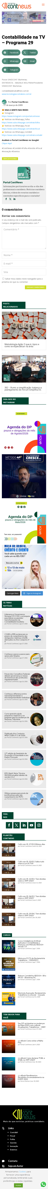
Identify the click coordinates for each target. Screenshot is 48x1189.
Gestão (13, 1143)
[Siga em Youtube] (31, 825)
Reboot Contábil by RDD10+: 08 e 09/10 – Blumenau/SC (32, 976)
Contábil (14, 1132)
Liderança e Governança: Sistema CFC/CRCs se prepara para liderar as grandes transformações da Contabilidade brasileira (17, 618)
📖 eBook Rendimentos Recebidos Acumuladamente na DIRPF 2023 (31, 1077)
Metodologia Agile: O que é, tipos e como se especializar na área (22, 345)
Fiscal (12, 1136)
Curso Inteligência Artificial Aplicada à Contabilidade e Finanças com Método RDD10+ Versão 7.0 (31, 944)
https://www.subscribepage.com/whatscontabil (22, 135)
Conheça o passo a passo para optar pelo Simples (17, 655)
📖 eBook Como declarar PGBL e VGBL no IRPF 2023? (31, 1059)
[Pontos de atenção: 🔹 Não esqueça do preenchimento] (24, 431)
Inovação (14, 1146)
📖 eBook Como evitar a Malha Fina (30, 1042)
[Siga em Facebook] (9, 825)
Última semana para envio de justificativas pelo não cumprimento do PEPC (16, 795)
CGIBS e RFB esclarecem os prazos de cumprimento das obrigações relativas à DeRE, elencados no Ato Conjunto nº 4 (17, 638)
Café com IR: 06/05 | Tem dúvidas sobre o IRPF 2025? (32, 897)
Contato (12, 1160)
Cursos (7, 935)
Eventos (13, 1149)
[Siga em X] (16, 825)
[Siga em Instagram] (39, 825)
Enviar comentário (35, 287)
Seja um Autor (15, 1165)
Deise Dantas (25, 1081)
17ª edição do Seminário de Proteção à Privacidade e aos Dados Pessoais (16, 755)
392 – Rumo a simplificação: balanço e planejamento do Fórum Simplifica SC (23, 388)
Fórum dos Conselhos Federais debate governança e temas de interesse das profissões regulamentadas (17, 677)
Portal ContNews (20, 102)
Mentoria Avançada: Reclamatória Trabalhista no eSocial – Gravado (32, 994)
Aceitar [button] (18, 1185)
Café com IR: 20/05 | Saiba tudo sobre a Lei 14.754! (31, 862)
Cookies (22, 1171)
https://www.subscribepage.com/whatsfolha (21, 122)
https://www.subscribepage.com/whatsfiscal (21, 128)
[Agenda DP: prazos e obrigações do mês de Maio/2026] (24, 522)
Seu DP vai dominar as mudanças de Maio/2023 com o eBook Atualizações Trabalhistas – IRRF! (32, 1025)
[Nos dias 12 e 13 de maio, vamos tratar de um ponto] (24, 567)
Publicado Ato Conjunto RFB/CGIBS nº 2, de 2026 (15, 734)
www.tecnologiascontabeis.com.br (16, 94)
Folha (12, 1139)
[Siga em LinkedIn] (24, 825)
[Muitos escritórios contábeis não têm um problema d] (24, 476)
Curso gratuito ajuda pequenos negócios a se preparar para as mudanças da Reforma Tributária (17, 716)
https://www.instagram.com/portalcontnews (21, 116)
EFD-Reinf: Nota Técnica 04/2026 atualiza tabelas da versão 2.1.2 (16, 775)
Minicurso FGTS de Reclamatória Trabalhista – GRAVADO (31, 959)
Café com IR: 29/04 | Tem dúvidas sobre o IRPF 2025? (32, 914)
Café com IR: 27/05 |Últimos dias (31, 844)
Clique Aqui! (7, 143)
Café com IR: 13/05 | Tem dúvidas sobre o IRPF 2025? (32, 880)
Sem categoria (10, 159)
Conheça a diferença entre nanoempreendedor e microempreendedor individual (17, 696)
